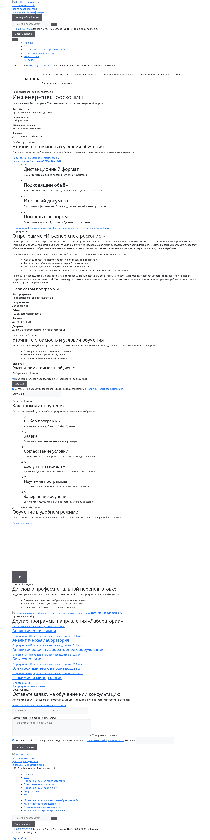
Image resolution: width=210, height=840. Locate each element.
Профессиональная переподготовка (44, 49)
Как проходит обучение (66, 228)
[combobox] (31, 24)
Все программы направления (28, 686)
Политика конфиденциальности (42, 807)
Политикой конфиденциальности (105, 388)
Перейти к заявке (23, 523)
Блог (26, 46)
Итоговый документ (91, 228)
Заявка (106, 228)
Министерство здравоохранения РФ (44, 810)
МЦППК (32, 78)
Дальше (19, 383)
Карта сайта (19, 838)
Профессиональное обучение (154, 74)
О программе (20, 228)
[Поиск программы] (54, 24)
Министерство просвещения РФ (42, 803)
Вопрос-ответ (31, 56)
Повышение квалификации (39, 53)
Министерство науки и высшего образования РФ (51, 800)
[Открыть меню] (15, 39)
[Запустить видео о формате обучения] (19, 577)
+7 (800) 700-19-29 (22, 28)
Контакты (29, 59)
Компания (18, 393)
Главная (28, 42)
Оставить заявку (50, 157)
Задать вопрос (23, 33)
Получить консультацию (26, 157)
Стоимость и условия (40, 228)
